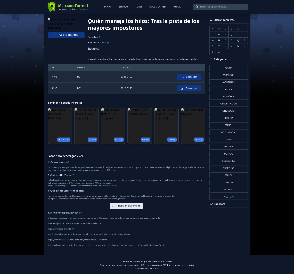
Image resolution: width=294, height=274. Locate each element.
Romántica (228, 161)
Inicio (107, 7)
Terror (229, 175)
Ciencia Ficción (228, 104)
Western (229, 197)
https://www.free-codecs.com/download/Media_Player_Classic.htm (77, 239)
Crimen (228, 125)
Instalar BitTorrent (129, 205)
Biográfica (228, 96)
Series (139, 7)
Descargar (191, 77)
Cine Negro (228, 111)
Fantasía (228, 147)
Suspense (228, 168)
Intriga (228, 190)
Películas (123, 7)
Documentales (158, 7)
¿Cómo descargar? (68, 35)
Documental (228, 132)
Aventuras (228, 82)
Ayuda (177, 7)
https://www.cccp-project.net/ (61, 229)
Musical (228, 154)
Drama (228, 139)
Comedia (228, 118)
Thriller (228, 182)
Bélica (228, 89)
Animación (228, 75)
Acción (228, 68)
